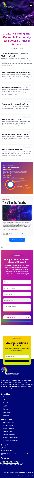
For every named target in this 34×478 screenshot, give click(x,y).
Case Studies (7, 403)
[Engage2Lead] (6, 5)
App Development (9, 422)
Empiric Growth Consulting (24, 472)
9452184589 (7, 451)
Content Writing (8, 425)
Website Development (10, 437)
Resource (9, 15)
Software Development (10, 440)
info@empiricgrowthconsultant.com (12, 447)
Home (4, 15)
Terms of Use (29, 475)
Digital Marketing (8, 428)
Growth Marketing (9, 434)
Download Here (17, 240)
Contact (5, 409)
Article (5, 406)
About (5, 400)
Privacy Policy (20, 475)
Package (6, 415)
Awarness (6, 412)
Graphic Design (8, 431)
